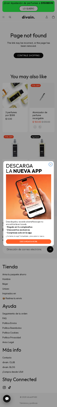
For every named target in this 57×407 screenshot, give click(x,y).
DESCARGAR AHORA (28, 241)
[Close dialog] (50, 164)
